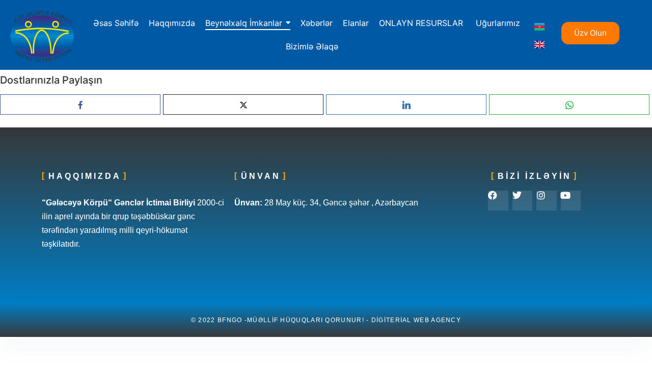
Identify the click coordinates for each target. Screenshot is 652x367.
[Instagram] (546, 201)
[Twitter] (522, 201)
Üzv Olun (590, 33)
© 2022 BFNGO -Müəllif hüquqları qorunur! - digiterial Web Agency (326, 320)
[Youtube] (571, 201)
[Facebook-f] (498, 201)
